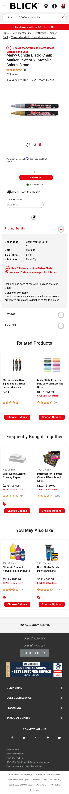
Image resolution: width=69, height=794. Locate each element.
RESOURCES (14, 707)
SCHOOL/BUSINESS (18, 717)
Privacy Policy (12, 749)
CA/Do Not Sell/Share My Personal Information (27, 762)
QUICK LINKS (14, 687)
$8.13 (31, 145)
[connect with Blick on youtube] (59, 739)
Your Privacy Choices (16, 758)
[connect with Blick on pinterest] (47, 739)
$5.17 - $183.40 (12, 579)
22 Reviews (12, 74)
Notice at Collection (15, 754)
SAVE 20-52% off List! (13, 583)
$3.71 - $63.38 (45, 579)
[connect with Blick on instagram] (36, 739)
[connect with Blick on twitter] (24, 739)
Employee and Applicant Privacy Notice (24, 766)
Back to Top (33, 653)
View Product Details (43, 80)
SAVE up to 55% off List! (48, 489)
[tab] (34, 228)
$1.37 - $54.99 (45, 392)
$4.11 (6, 392)
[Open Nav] (4, 6)
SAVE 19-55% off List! (13, 489)
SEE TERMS (49, 27)
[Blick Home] (24, 6)
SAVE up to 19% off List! (48, 396)
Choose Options (17, 417)
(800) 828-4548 (36, 638)
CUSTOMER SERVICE (19, 697)
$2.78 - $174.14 (12, 485)
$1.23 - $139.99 (46, 485)
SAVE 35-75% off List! (47, 583)
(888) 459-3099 (36, 645)
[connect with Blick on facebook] (12, 739)
